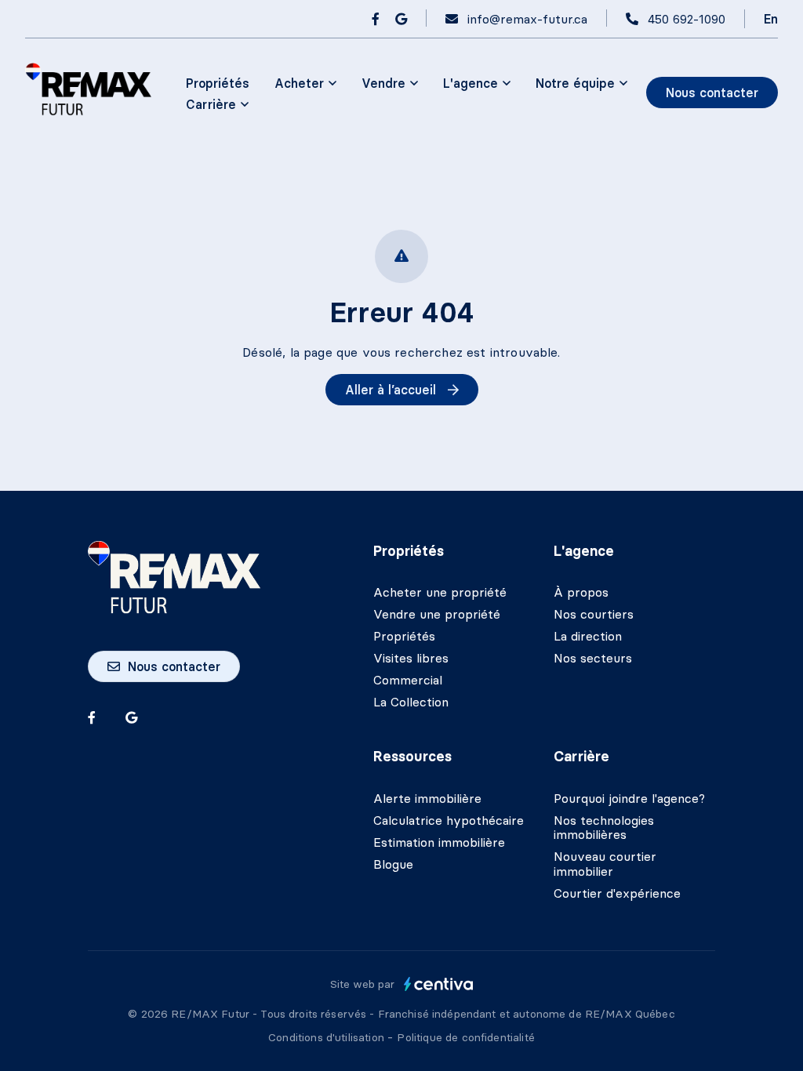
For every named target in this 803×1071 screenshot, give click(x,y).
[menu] (305, 83)
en (771, 19)
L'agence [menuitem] (470, 83)
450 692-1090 (686, 19)
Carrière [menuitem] (211, 104)
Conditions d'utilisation (327, 1037)
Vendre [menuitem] (383, 83)
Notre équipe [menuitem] (575, 83)
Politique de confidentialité (465, 1037)
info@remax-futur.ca (527, 19)
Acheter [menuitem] (299, 83)
